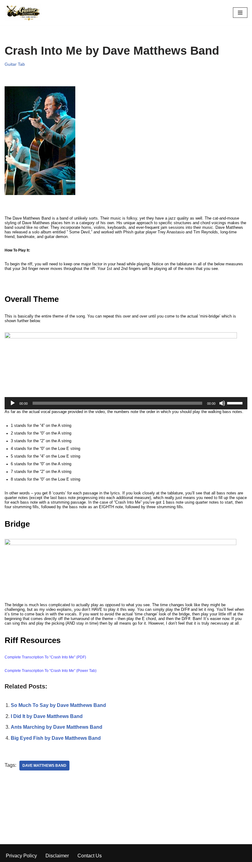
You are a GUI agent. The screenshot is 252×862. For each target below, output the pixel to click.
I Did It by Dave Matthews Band (47, 716)
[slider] (235, 402)
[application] (126, 403)
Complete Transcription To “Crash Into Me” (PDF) (45, 657)
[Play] (13, 403)
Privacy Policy (21, 855)
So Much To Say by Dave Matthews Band (58, 705)
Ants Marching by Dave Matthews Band (56, 727)
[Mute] (222, 403)
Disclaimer (57, 855)
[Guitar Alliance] (23, 12)
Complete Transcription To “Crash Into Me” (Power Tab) (50, 671)
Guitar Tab (15, 64)
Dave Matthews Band (44, 765)
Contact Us (89, 855)
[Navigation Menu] (240, 12)
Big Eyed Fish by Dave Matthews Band (56, 738)
